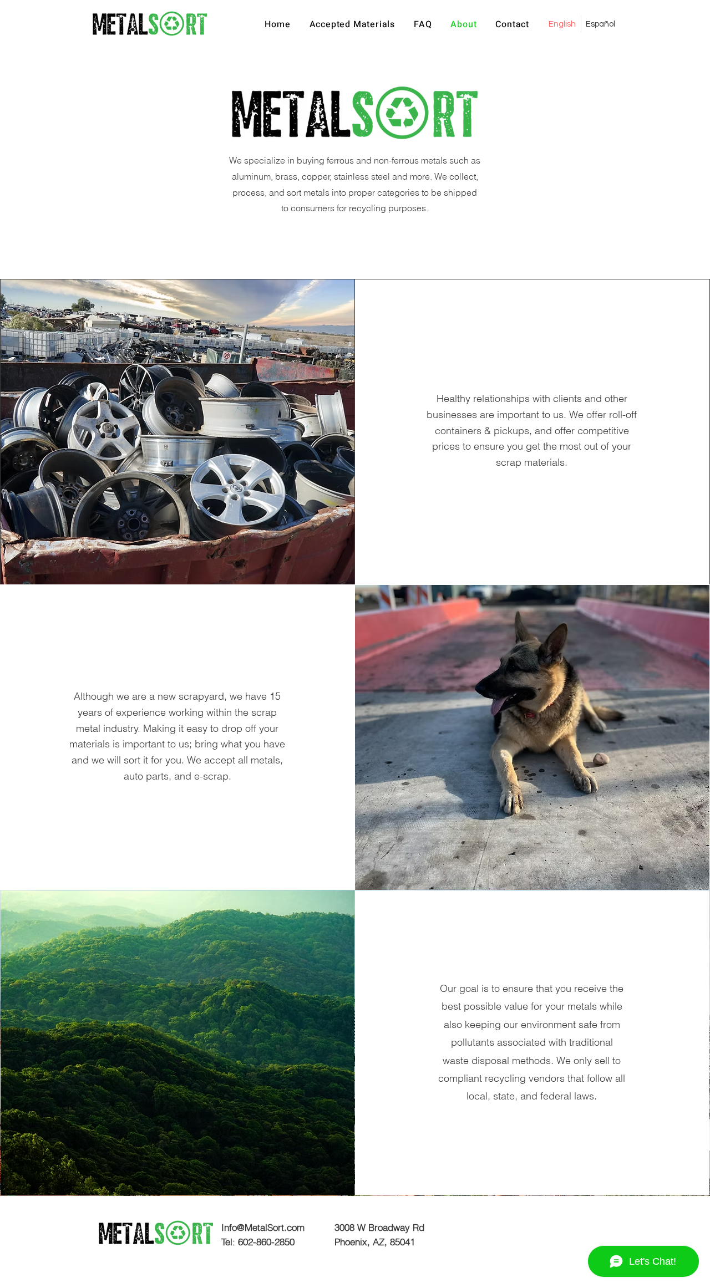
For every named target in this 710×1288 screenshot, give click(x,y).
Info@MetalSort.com (263, 1227)
